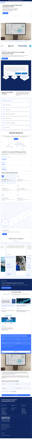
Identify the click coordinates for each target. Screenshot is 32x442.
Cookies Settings (7, 73)
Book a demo (5, 13)
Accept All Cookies (24, 73)
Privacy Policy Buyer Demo (6, 426)
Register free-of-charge (6, 287)
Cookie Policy (4, 428)
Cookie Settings (4, 429)
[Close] (27, 66)
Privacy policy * (14, 346)
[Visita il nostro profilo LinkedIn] (3, 433)
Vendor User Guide (24, 413)
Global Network (4, 410)
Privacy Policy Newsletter (6, 427)
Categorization (24, 410)
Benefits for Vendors (24, 412)
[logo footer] (16, 420)
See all (15, 240)
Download (15, 351)
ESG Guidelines (24, 411)
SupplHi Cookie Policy (15, 71)
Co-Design (3, 409)
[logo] (2, 2)
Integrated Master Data (5, 413)
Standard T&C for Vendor (5, 424)
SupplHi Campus (4, 412)
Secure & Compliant (4, 414)
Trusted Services (4, 411)
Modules (13, 409)
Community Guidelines (5, 425)
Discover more (4, 58)
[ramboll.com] (25, 45)
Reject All (18, 73)
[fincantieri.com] (13, 45)
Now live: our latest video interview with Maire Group (16, 0)
